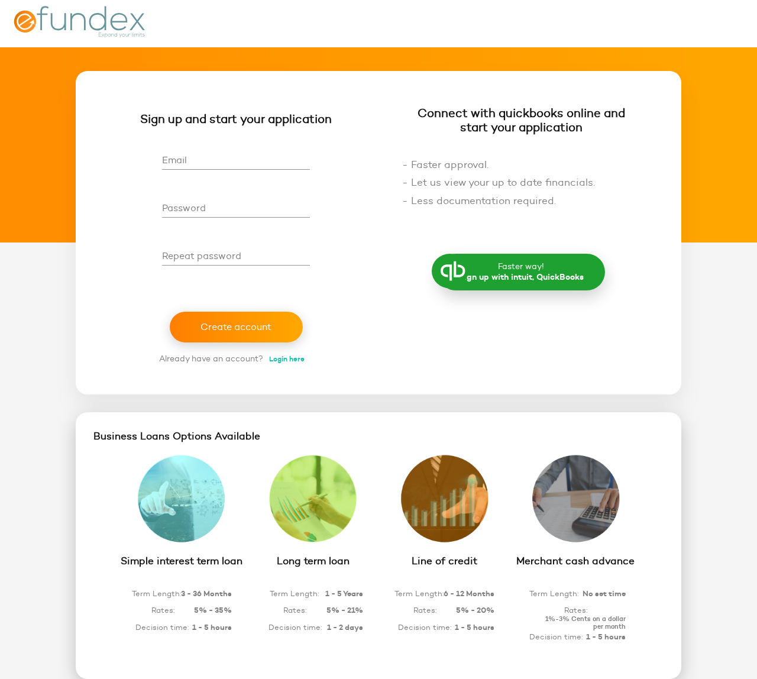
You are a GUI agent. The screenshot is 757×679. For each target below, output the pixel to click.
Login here (287, 358)
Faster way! (521, 271)
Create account (235, 326)
